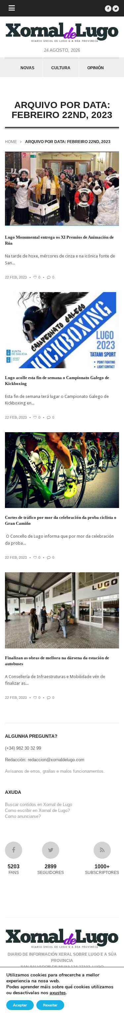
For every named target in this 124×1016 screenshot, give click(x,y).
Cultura (60, 68)
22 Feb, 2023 (16, 277)
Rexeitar (50, 1005)
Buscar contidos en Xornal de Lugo (38, 804)
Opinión (95, 68)
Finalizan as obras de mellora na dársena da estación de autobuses (57, 660)
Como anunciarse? (23, 816)
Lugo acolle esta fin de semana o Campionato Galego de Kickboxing (57, 380)
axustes (58, 993)
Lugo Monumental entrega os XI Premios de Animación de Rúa (59, 240)
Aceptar (20, 1005)
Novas (27, 68)
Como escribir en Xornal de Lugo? (37, 810)
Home (11, 141)
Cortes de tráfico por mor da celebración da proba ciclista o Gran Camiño (60, 520)
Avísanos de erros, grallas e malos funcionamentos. (55, 771)
